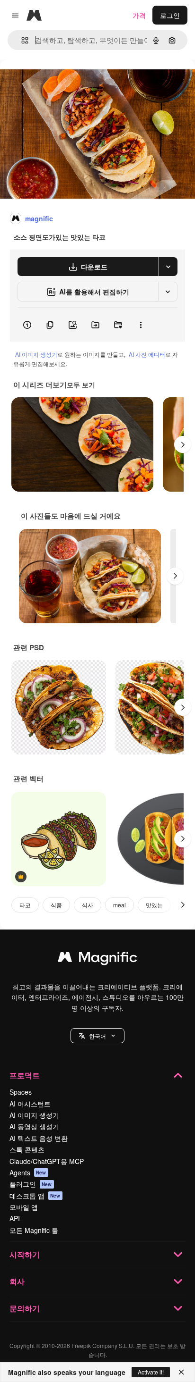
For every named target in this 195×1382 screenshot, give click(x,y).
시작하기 (24, 1254)
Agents (27, 1172)
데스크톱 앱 (35, 1195)
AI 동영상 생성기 (34, 1126)
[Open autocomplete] (21, 40)
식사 (87, 905)
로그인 (170, 15)
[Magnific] (97, 959)
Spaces (20, 1092)
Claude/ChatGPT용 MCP (46, 1161)
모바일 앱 (23, 1207)
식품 (56, 905)
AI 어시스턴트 (30, 1103)
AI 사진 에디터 (147, 354)
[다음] (182, 444)
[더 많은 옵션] (140, 324)
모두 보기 (81, 384)
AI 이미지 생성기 (36, 354)
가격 (139, 15)
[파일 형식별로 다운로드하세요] (168, 266)
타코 (25, 905)
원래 (54, 81)
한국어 (97, 1036)
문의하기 (24, 1308)
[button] (97, 1035)
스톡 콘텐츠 (26, 1149)
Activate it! (151, 1372)
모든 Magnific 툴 (33, 1230)
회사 (17, 1281)
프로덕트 (24, 1075)
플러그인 (30, 1184)
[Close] (181, 1372)
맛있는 (154, 905)
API (14, 1218)
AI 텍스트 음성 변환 (38, 1138)
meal (119, 905)
